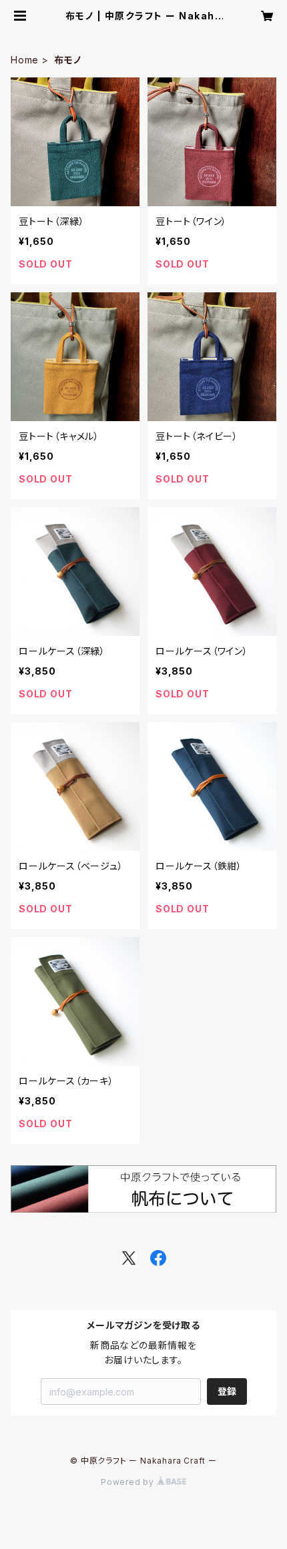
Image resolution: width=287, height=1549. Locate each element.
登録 (227, 1391)
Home (25, 59)
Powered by (129, 1482)
